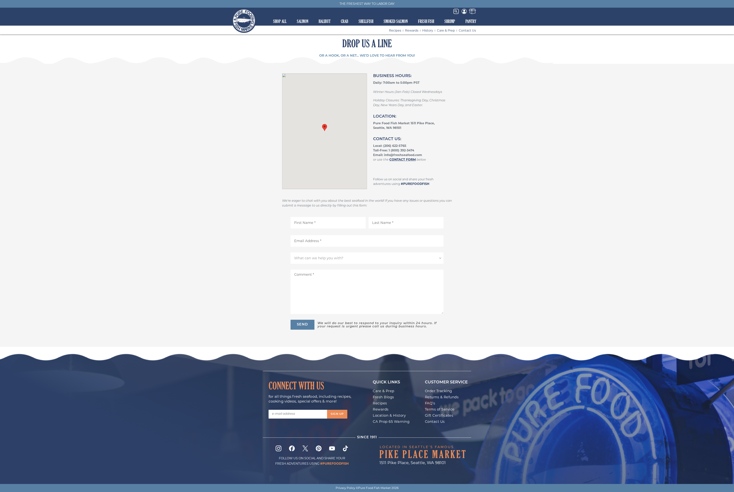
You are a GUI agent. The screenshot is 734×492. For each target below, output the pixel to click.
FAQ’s (430, 403)
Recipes (395, 30)
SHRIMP (449, 21)
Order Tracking (438, 391)
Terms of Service (440, 409)
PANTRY (470, 21)
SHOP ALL (280, 21)
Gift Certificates (439, 415)
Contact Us (467, 30)
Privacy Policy (345, 488)
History (427, 30)
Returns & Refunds (442, 397)
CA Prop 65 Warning (391, 422)
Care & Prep (446, 30)
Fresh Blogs (383, 397)
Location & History (389, 415)
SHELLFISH (366, 21)
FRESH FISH (426, 21)
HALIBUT (324, 21)
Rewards (411, 30)
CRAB (344, 21)
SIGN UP (337, 414)
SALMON (302, 21)
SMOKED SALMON (396, 21)
